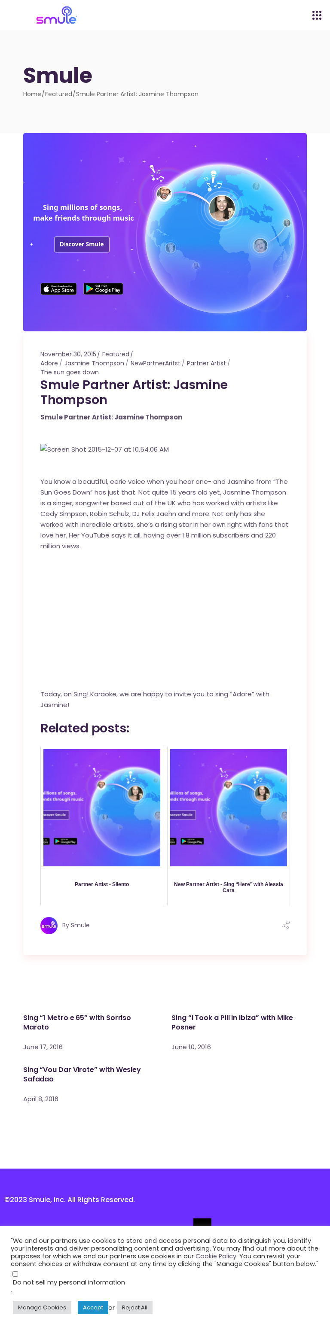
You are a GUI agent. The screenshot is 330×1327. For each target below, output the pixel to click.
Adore (49, 363)
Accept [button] (93, 1307)
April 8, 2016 (40, 1098)
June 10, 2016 (191, 1046)
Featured (58, 94)
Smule (80, 924)
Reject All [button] (134, 1307)
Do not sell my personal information (69, 1282)
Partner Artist (206, 363)
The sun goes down (69, 372)
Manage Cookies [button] (42, 1307)
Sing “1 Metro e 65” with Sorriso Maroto (77, 1022)
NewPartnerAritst (155, 363)
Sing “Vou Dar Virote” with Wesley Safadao (82, 1074)
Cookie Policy (216, 1256)
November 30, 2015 (68, 354)
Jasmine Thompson (94, 363)
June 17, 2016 (43, 1046)
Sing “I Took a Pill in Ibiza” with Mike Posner (232, 1022)
